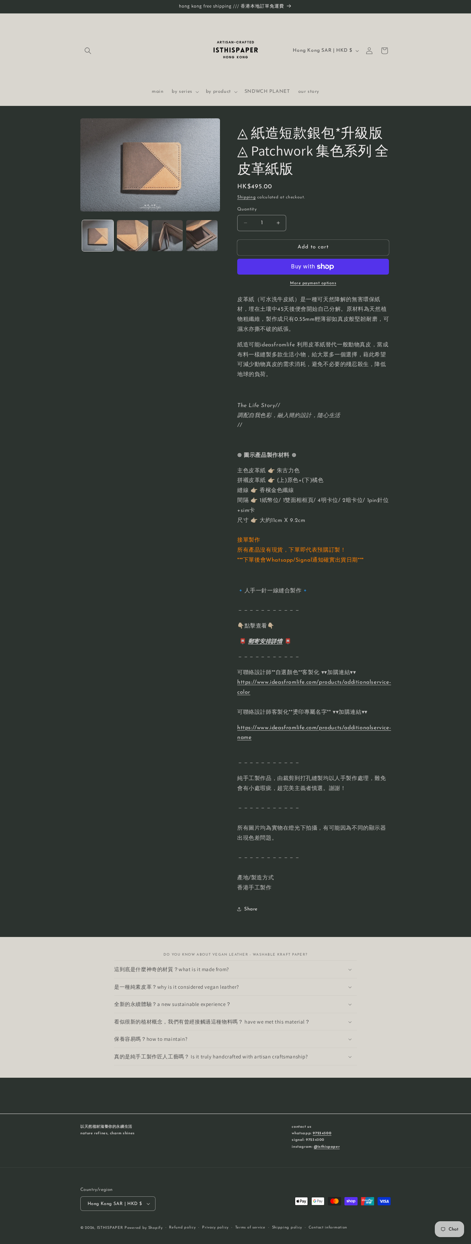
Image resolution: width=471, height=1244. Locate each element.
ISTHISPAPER (110, 1228)
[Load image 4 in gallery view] (202, 235)
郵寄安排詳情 (265, 641)
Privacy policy (215, 1228)
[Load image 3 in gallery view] (167, 235)
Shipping (246, 197)
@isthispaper (327, 1147)
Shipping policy (287, 1228)
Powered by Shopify (143, 1228)
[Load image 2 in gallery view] (132, 235)
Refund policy (182, 1228)
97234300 (322, 1133)
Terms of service (250, 1228)
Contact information (328, 1228)
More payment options (313, 283)
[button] (88, 50)
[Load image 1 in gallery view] (97, 235)
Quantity (247, 209)
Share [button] (251, 909)
